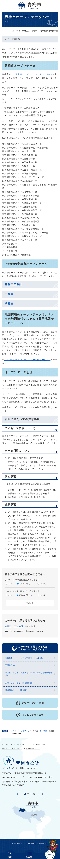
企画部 (8, 626)
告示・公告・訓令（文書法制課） (19, 683)
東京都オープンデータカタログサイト (34, 74)
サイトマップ (7, 744)
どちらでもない (26, 584)
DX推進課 (43, 731)
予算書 (9, 294)
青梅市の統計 (13, 284)
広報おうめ (10, 665)
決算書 (9, 303)
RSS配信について (33, 749)
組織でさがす (26, 731)
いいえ (43, 584)
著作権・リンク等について (12, 749)
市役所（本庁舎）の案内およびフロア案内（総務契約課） (28, 674)
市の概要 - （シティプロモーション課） (24, 658)
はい (10, 584)
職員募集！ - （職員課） (16, 690)
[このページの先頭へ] (50, 854)
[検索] (10, 854)
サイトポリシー (22, 744)
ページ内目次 (14, 39)
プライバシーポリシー (40, 744)
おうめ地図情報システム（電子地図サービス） (27, 359)
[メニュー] (30, 854)
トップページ (14, 731)
